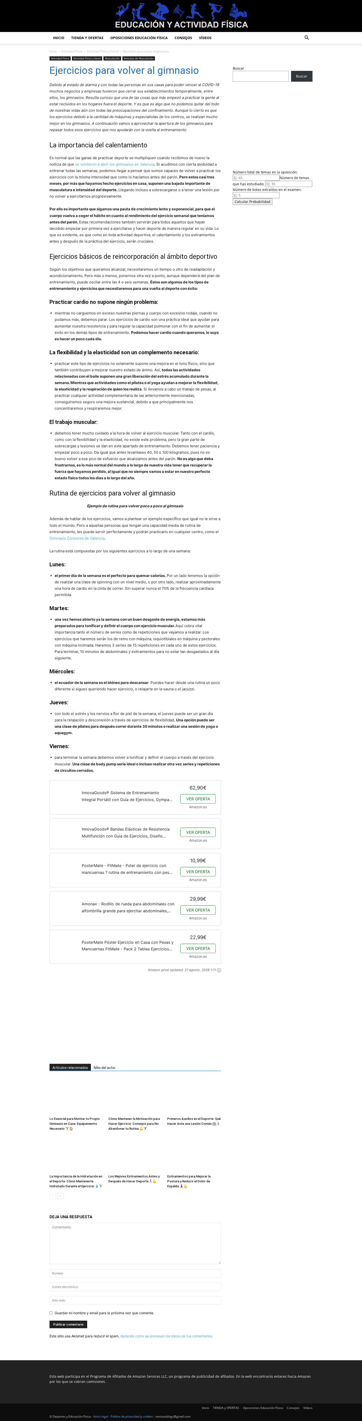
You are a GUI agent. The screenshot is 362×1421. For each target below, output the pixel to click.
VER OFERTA (198, 798)
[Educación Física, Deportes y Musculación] (181, 16)
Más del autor (104, 1068)
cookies (148, 1416)
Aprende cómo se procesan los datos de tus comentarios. (166, 1336)
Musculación (112, 58)
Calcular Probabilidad (252, 201)
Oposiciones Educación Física (139, 37)
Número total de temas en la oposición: (265, 172)
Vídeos (205, 37)
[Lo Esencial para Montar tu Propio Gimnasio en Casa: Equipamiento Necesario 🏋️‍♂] (76, 1096)
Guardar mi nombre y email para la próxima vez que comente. (104, 1313)
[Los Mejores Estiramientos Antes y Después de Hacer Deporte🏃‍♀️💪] (135, 1153)
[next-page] (60, 1196)
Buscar (238, 68)
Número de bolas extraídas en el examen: (267, 189)
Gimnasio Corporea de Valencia (76, 538)
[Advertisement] (128, 1021)
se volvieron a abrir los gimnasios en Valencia (114, 164)
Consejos (183, 37)
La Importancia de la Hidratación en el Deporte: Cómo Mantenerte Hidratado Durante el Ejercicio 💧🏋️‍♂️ (76, 1181)
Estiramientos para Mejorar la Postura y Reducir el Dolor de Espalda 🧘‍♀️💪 (189, 1181)
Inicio (58, 37)
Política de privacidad (125, 1416)
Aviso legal (100, 1416)
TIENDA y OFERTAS (87, 37)
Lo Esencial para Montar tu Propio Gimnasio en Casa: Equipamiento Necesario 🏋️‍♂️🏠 (74, 1123)
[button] (307, 38)
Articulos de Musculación (138, 58)
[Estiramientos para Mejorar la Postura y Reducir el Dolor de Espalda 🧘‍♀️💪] (194, 1153)
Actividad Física (71, 51)
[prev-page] (52, 1196)
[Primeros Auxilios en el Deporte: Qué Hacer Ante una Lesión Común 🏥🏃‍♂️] (194, 1096)
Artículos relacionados (70, 1068)
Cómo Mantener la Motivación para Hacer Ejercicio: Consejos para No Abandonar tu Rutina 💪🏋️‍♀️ (134, 1123)
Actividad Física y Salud (102, 51)
